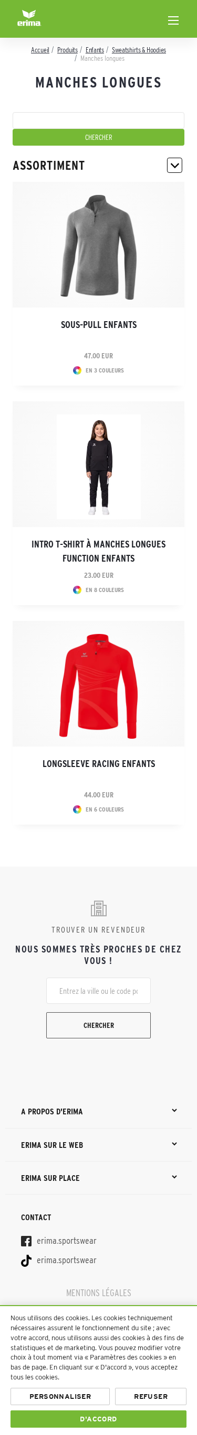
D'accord (98, 1419)
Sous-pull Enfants (99, 325)
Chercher (99, 1025)
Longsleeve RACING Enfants (99, 764)
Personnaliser (60, 1396)
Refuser (151, 1396)
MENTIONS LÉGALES (98, 1293)
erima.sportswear (66, 1240)
